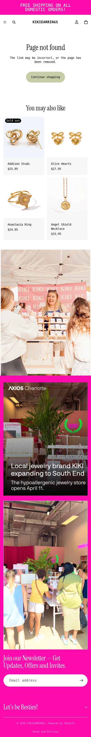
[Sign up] (81, 680)
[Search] (14, 22)
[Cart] (86, 22)
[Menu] (5, 22)
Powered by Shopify (61, 723)
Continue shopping (45, 77)
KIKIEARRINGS (36, 723)
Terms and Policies (45, 731)
